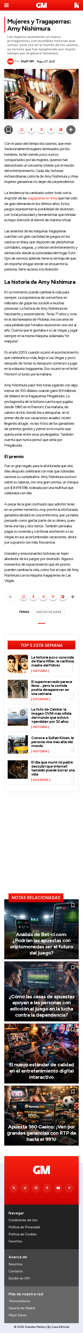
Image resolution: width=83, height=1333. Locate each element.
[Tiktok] (24, 1188)
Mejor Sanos (18, 1315)
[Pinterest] (51, 130)
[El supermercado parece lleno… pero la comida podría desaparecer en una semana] (18, 689)
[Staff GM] (11, 61)
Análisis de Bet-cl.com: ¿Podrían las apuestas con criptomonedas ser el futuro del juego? (41, 943)
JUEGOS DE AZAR (48, 612)
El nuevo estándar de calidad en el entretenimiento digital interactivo (41, 1070)
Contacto (16, 1271)
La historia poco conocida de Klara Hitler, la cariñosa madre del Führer (52, 661)
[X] (41, 130)
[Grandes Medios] (41, 5)
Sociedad (41, 699)
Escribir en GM (19, 1278)
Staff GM (27, 61)
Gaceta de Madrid (22, 1308)
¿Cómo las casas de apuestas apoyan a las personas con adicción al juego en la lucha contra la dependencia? (41, 1005)
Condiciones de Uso (23, 1220)
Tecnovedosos (19, 1301)
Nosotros (15, 1264)
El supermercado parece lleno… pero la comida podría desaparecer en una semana (51, 688)
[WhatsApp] (21, 130)
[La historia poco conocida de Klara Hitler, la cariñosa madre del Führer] (18, 664)
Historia (40, 670)
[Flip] (61, 130)
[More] (70, 130)
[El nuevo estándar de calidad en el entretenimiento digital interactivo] (41, 1053)
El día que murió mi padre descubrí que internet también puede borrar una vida (53, 768)
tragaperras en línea (42, 198)
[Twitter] (13, 1188)
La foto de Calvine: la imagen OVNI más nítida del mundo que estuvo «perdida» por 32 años (51, 715)
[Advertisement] (41, 844)
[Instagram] (35, 1188)
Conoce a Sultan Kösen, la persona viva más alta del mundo (52, 742)
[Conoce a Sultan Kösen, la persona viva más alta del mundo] (18, 744)
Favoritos (15, 1241)
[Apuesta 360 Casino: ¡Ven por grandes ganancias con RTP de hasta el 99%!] (41, 1116)
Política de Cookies (23, 1234)
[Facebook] (31, 130)
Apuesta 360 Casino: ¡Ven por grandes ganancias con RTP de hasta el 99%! (41, 1133)
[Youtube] (58, 1188)
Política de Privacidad (24, 1227)
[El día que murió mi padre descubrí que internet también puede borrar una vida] (18, 769)
